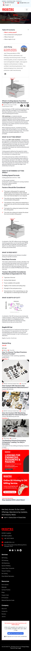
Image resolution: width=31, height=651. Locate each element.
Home (11, 18)
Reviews (4, 614)
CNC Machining (6, 563)
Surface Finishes (6, 589)
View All (4, 345)
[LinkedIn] (5, 74)
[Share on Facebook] (21, 106)
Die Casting (5, 573)
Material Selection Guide (8, 600)
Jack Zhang (6, 438)
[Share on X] (25, 106)
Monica (5, 350)
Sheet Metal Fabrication (8, 576)
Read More (5, 359)
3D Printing (4, 557)
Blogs (3, 592)
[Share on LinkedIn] (28, 106)
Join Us (3, 616)
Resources (17, 18)
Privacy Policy (22, 517)
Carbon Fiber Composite (8, 568)
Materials (4, 587)
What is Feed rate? (9, 37)
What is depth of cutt (9, 39)
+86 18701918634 (9, 2)
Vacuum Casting (6, 571)
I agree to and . (14, 517)
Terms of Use (12, 517)
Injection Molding (6, 565)
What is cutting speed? (10, 32)
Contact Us (4, 611)
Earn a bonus (5, 584)
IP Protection (5, 597)
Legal (19, 648)
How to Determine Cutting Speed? (13, 34)
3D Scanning (5, 560)
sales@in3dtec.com (24, 2)
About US (4, 608)
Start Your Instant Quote (16, 633)
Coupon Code (5, 595)
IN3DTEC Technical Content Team (11, 383)
